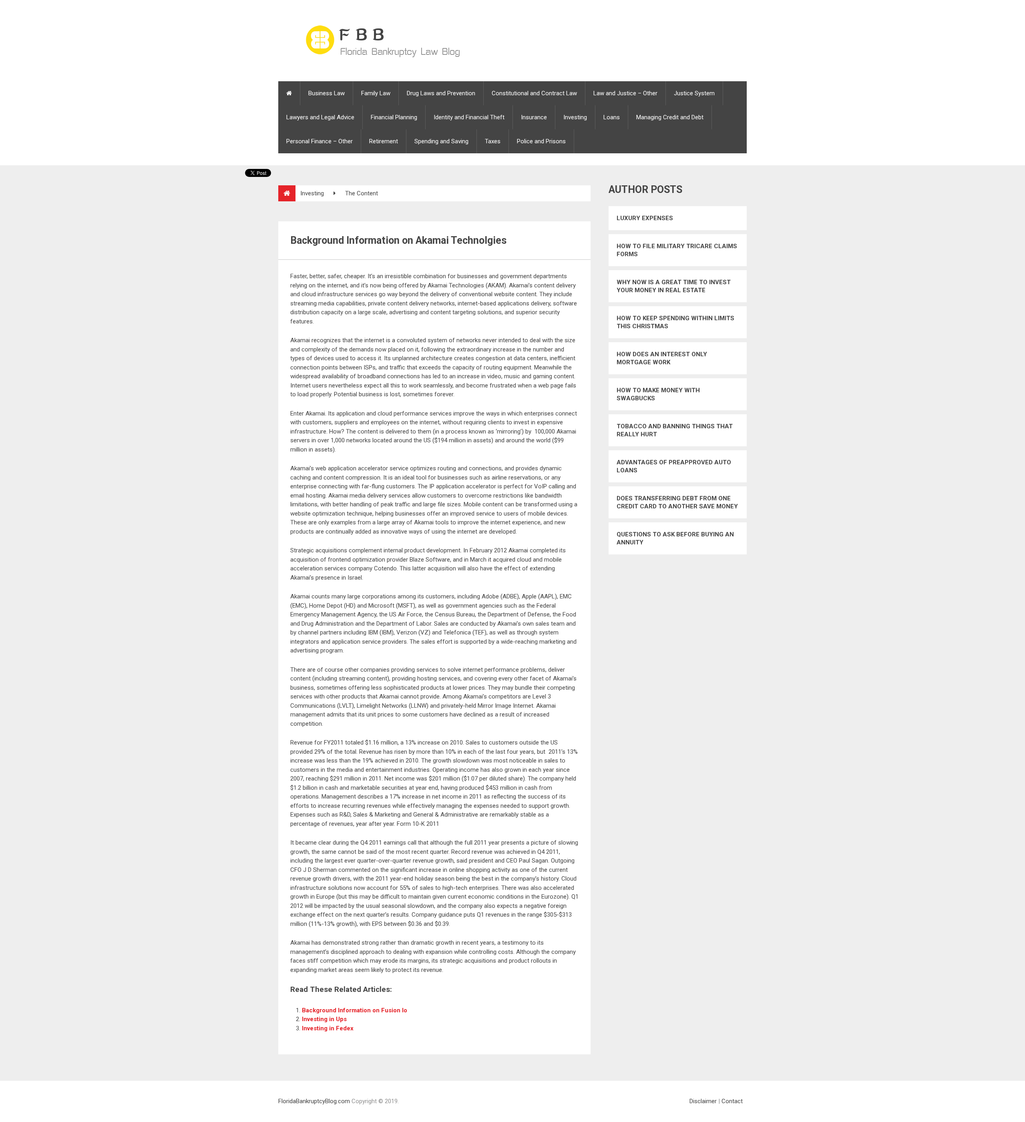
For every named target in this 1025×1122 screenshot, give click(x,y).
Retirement (383, 141)
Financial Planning (394, 117)
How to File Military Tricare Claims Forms (677, 250)
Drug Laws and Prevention (441, 93)
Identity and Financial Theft (469, 117)
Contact (732, 1101)
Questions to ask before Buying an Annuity (675, 538)
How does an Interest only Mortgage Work (662, 358)
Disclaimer (703, 1101)
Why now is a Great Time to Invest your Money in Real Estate (674, 286)
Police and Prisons (541, 141)
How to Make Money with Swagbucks (658, 394)
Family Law (375, 93)
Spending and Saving (441, 141)
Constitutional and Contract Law (534, 93)
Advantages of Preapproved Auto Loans (674, 466)
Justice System (694, 93)
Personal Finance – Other (319, 141)
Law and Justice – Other (625, 93)
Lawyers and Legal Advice (320, 117)
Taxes (492, 141)
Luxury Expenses (645, 218)
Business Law (326, 93)
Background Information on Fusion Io (354, 1010)
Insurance (534, 117)
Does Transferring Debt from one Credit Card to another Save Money (677, 502)
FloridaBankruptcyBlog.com (314, 1101)
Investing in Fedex (328, 1028)
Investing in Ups (324, 1019)
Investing (575, 117)
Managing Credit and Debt (669, 117)
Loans (611, 117)
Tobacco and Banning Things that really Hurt (675, 430)
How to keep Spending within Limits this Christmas (675, 322)
